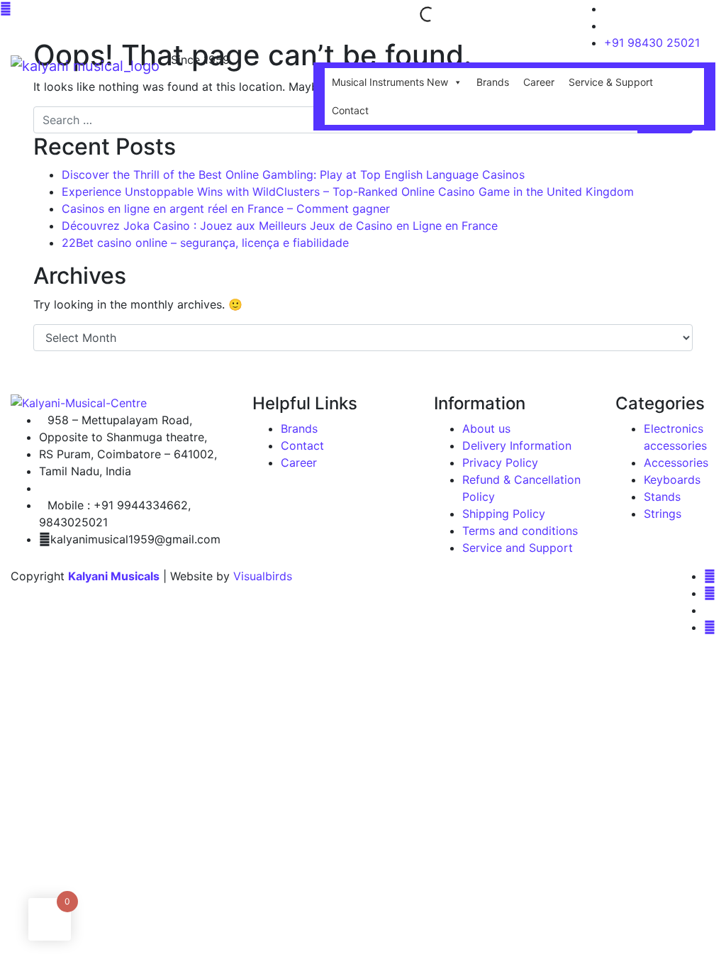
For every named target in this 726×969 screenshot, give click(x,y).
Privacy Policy (500, 462)
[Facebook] (709, 576)
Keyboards (672, 479)
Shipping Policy (503, 513)
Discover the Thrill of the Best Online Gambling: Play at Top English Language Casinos (293, 174)
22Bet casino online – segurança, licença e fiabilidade (205, 243)
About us (486, 428)
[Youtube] (709, 627)
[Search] (415, 14)
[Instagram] (709, 593)
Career (538, 82)
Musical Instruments (390, 82)
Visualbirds (262, 576)
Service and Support (517, 548)
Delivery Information (516, 445)
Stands (662, 496)
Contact (350, 110)
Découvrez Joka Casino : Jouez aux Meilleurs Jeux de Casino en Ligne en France (280, 225)
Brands (492, 82)
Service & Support (611, 82)
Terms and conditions (520, 531)
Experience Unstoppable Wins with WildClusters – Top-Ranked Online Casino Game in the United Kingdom (348, 191)
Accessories (676, 462)
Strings (662, 513)
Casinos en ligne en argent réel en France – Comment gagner (226, 208)
